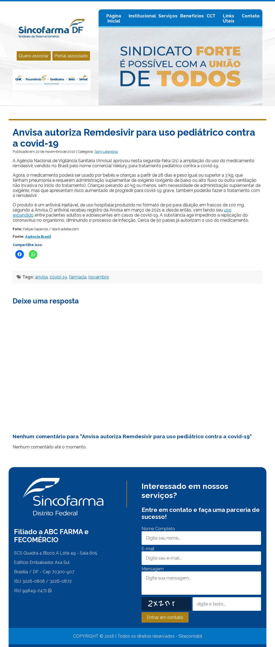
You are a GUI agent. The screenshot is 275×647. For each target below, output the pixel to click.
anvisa (41, 277)
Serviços (168, 15)
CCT (211, 15)
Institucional (142, 15)
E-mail (148, 548)
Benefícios (192, 15)
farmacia (77, 277)
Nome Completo (158, 528)
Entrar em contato (165, 617)
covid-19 (58, 277)
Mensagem (153, 568)
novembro (98, 277)
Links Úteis (228, 18)
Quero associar (34, 55)
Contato (251, 15)
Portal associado (71, 55)
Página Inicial (113, 18)
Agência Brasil (38, 237)
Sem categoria (106, 152)
